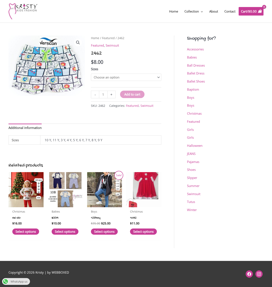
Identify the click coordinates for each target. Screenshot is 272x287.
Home (95, 38)
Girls (190, 129)
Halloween (195, 145)
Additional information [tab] (25, 128)
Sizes (94, 69)
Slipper (192, 178)
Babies (192, 57)
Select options (26, 231)
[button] (78, 42)
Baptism (193, 89)
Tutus (191, 202)
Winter (192, 210)
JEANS (191, 153)
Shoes (191, 169)
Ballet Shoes (196, 81)
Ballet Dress (195, 73)
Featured (108, 38)
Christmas (194, 113)
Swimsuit (112, 45)
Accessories (195, 49)
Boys (190, 97)
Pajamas (193, 162)
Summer (193, 186)
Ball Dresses (196, 65)
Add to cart (132, 94)
